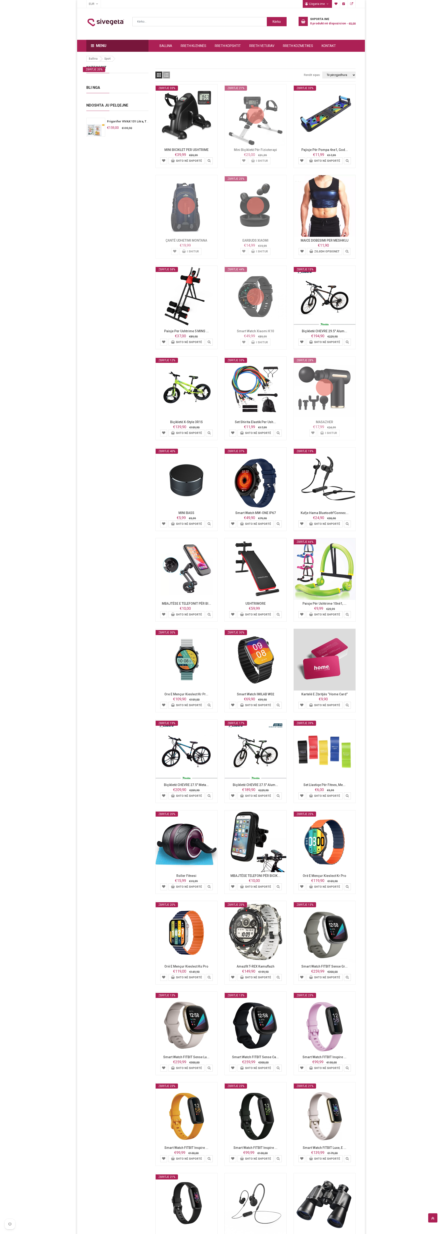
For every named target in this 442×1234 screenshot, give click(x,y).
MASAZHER (324, 422)
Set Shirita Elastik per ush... (255, 422)
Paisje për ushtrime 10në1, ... (324, 603)
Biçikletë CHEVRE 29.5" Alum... (324, 331)
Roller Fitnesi (186, 876)
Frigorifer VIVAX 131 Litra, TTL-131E (132, 121)
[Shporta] (163, 160)
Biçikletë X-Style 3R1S (186, 422)
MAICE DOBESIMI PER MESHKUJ (325, 240)
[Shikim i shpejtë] (209, 161)
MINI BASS (186, 513)
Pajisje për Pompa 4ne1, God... (324, 150)
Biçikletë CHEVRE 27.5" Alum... (255, 785)
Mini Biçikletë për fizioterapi (255, 150)
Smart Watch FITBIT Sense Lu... (186, 1057)
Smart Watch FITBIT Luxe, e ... (324, 1148)
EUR (89, 4)
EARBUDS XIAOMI (255, 240)
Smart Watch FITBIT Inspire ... (324, 1057)
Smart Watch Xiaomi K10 (255, 331)
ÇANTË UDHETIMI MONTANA (186, 240)
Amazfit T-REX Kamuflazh (255, 966)
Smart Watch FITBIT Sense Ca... (255, 1057)
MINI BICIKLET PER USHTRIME (186, 150)
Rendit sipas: (312, 75)
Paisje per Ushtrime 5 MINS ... (186, 331)
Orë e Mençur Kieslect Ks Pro (186, 966)
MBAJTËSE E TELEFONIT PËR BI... (186, 603)
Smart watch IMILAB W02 (255, 694)
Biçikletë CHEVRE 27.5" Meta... (186, 785)
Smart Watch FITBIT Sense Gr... (324, 966)
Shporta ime (336, 4)
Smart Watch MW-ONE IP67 (255, 513)
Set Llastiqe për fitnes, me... (324, 785)
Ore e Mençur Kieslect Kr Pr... (186, 694)
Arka (344, 4)
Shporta (352, 4)
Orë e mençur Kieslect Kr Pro (324, 876)
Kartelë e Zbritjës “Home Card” (324, 694)
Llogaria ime (317, 4)
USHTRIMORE (255, 603)
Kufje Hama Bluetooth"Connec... (325, 513)
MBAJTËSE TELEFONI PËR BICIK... (255, 876)
